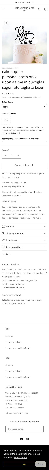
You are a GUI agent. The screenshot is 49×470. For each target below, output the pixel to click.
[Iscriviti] (40, 429)
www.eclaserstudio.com (13, 287)
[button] (3, 9)
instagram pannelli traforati (17, 348)
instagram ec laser (13, 342)
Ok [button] (24, 464)
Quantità (5, 150)
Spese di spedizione (19, 97)
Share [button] (7, 254)
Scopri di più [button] (20, 457)
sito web (9, 336)
